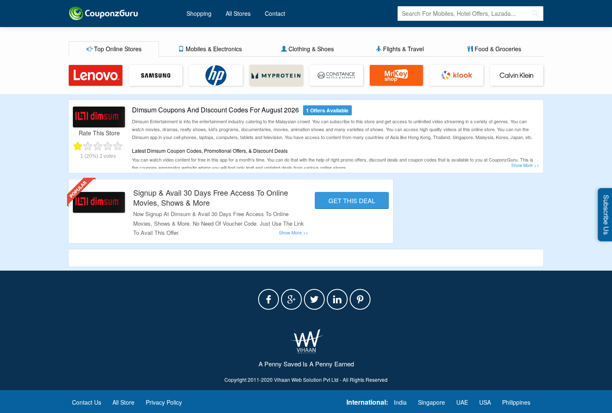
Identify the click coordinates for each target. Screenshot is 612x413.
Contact (275, 13)
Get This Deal (351, 200)
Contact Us (86, 402)
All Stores (238, 13)
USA (485, 402)
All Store (123, 402)
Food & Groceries (497, 49)
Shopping (199, 13)
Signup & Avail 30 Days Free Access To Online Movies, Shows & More (210, 197)
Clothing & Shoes (310, 49)
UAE (462, 402)
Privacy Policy (164, 402)
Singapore (431, 402)
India (400, 402)
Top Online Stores (117, 49)
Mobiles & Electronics (213, 49)
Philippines (516, 402)
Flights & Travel (402, 49)
